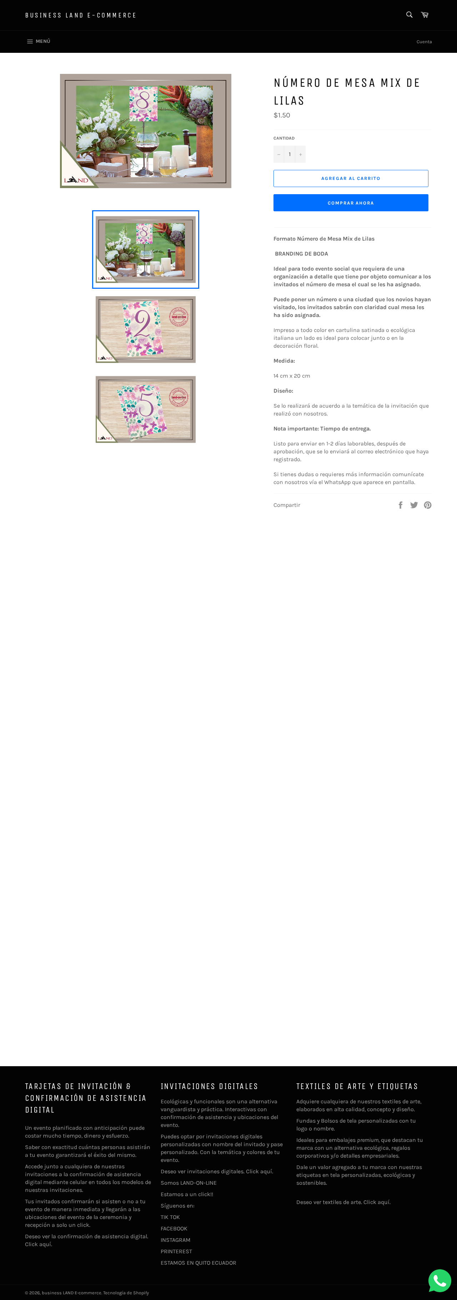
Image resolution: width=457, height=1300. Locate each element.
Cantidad (284, 138)
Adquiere (307, 1101)
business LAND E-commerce (81, 15)
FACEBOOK (174, 1228)
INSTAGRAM (176, 1239)
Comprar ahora (351, 203)
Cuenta (424, 41)
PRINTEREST (176, 1251)
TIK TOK (170, 1217)
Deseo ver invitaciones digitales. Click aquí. (217, 1171)
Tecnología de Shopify (126, 1292)
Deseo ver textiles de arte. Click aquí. (343, 1202)
